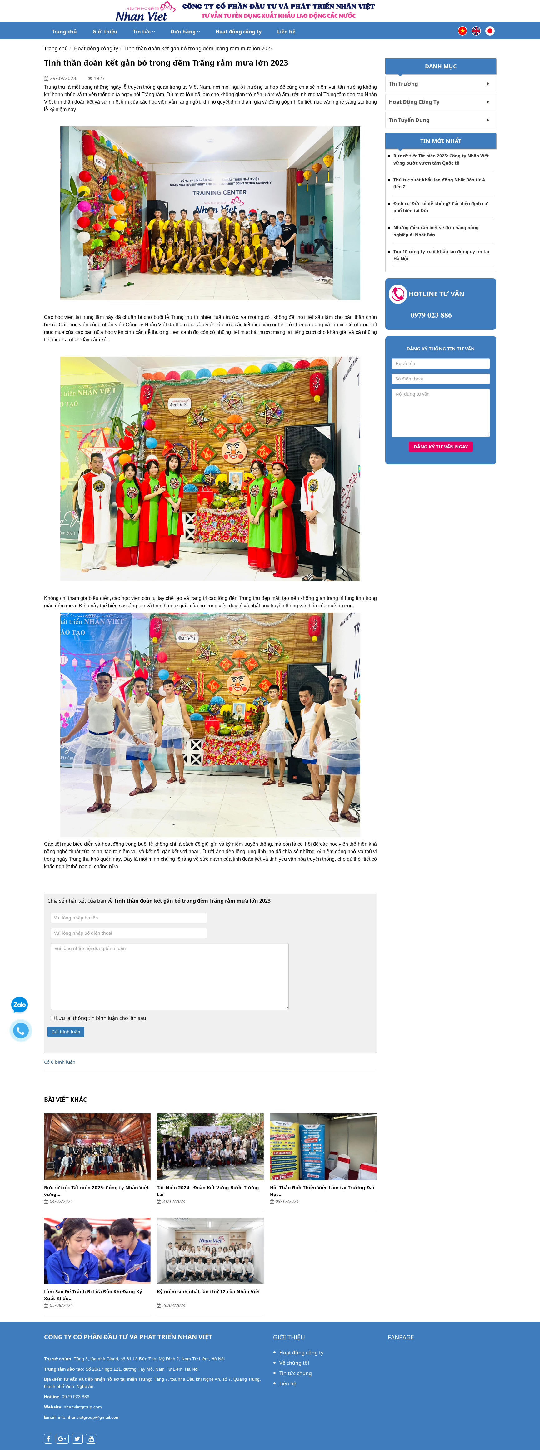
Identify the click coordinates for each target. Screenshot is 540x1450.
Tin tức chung (295, 1373)
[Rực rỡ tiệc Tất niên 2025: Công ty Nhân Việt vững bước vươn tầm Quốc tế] (97, 1146)
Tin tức (142, 31)
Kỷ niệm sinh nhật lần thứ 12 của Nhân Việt (208, 1291)
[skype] (79, 1439)
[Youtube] (92, 1439)
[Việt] (462, 30)
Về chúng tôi (294, 1362)
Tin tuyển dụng (409, 120)
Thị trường (403, 83)
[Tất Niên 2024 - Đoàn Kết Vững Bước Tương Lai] (210, 1146)
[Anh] (476, 30)
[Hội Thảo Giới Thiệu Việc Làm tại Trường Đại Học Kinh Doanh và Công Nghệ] (323, 1146)
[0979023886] (24, 1033)
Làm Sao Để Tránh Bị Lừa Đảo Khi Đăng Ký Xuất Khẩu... (93, 1294)
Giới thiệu (105, 31)
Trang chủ (64, 31)
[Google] (64, 1439)
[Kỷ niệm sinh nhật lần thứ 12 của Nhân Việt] (210, 1251)
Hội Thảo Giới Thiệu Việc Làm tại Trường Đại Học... (322, 1190)
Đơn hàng (184, 31)
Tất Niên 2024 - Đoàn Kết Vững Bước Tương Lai (208, 1190)
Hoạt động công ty (239, 31)
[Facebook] (50, 1439)
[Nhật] (490, 30)
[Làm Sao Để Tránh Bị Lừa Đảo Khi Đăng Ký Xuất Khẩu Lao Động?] (97, 1251)
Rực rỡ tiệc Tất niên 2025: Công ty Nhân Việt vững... (96, 1190)
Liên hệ (286, 31)
